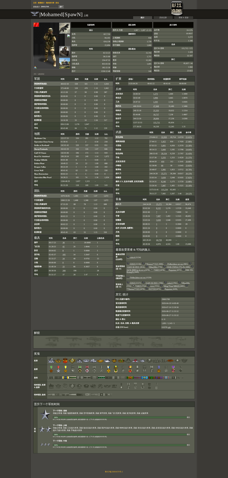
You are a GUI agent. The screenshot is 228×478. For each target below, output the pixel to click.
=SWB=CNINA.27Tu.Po (175, 267)
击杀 (64, 238)
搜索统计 (41, 3)
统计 (142, 18)
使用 (187, 199)
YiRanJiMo (153, 267)
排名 (57, 3)
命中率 (188, 132)
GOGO (132, 264)
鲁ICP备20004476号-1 (114, 472)
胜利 (76, 79)
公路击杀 (100, 238)
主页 (35, 3)
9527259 (152, 289)
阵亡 (75, 238)
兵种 (118, 89)
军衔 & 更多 (184, 18)
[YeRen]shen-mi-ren (175, 264)
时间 (62, 79)
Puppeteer (172, 270)
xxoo (152, 286)
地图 (37, 133)
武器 (118, 132)
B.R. (106, 79)
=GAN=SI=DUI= (133, 267)
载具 (37, 237)
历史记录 (163, 18)
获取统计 (36, 7)
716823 (157, 270)
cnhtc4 (132, 257)
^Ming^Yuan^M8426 (171, 286)
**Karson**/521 (151, 264)
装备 (118, 199)
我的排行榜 (50, 3)
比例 (96, 79)
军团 (37, 78)
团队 (38, 190)
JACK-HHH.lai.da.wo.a (136, 270)
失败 (86, 79)
